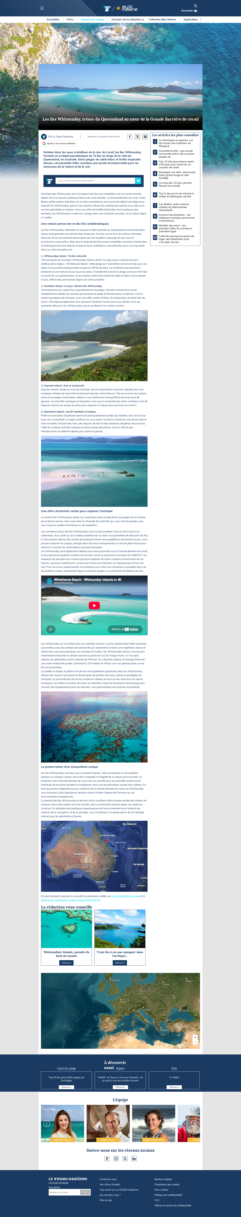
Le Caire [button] (175, 1046)
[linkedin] (134, 1158)
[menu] (42, 8)
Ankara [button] (178, 1024)
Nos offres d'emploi (110, 1184)
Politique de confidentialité (168, 1195)
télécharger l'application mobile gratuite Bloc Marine (70, 900)
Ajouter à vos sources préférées (61, 143)
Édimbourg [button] (111, 979)
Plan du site (106, 1200)
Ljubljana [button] (144, 1008)
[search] (195, 6)
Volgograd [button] (200, 1001)
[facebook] (107, 1158)
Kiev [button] (174, 996)
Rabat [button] (104, 1038)
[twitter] (125, 1158)
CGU (156, 1200)
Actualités (53, 19)
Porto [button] (101, 1021)
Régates (120, 1068)
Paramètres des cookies (167, 1184)
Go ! (85, 1192)
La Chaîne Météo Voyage (125, 896)
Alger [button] (122, 1031)
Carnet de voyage (66, 1068)
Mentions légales (163, 1179)
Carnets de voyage (93, 19)
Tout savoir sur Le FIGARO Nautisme (119, 1189)
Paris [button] (121, 1000)
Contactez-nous (108, 1179)
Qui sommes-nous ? (110, 1195)
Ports (70, 19)
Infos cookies (161, 1189)
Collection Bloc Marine (163, 19)
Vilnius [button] (164, 983)
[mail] (195, 11)
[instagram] (116, 1158)
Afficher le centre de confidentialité (172, 1205)
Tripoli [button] (141, 1040)
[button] (195, 1037)
